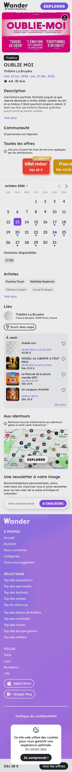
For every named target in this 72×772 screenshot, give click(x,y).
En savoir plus (36, 749)
